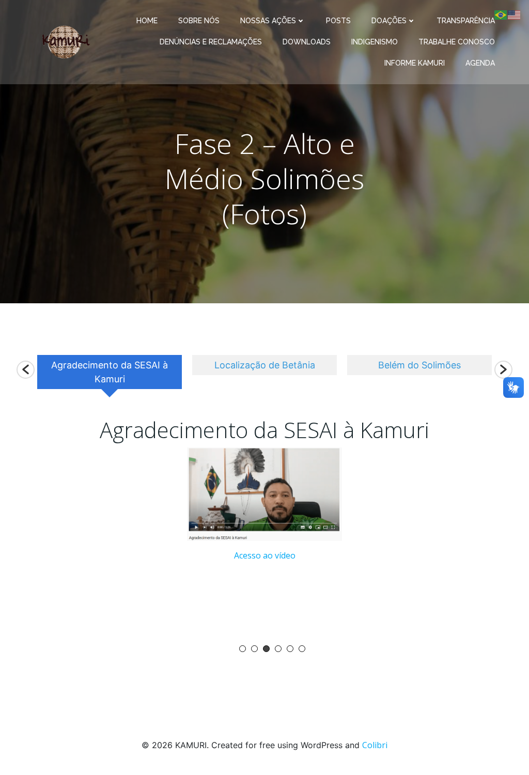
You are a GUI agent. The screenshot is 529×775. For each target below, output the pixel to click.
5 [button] (290, 648)
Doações (389, 21)
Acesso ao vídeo (264, 555)
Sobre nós (199, 21)
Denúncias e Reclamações (211, 42)
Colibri (374, 745)
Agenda (480, 63)
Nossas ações (268, 21)
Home (147, 21)
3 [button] (266, 648)
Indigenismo (374, 42)
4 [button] (278, 648)
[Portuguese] (501, 14)
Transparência (466, 21)
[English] (514, 14)
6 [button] (302, 648)
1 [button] (242, 648)
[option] (109, 376)
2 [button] (254, 648)
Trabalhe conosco (456, 42)
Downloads (307, 42)
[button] (26, 370)
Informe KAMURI (414, 63)
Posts (338, 21)
